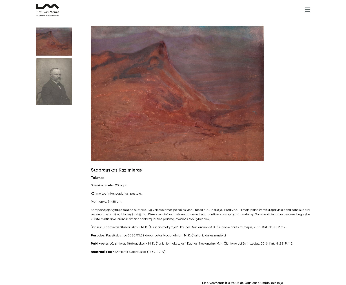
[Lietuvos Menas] (47, 10)
